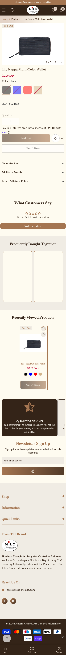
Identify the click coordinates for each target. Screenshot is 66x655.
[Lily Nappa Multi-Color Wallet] (33, 343)
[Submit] (33, 471)
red (35, 374)
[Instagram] (13, 601)
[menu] (3, 10)
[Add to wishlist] (43, 328)
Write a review (33, 225)
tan (40, 374)
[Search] (13, 10)
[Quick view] (43, 334)
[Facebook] (5, 601)
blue (31, 374)
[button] (55, 62)
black (26, 374)
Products (15, 19)
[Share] (62, 138)
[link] (56, 138)
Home (5, 19)
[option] (33, 44)
